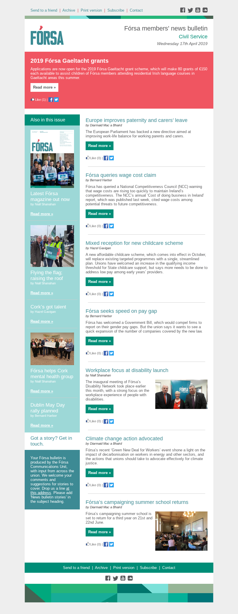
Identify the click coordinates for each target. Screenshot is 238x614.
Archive (68, 10)
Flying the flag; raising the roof (46, 275)
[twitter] (191, 11)
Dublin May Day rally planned (47, 408)
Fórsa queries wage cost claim (121, 175)
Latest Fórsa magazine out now (50, 196)
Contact (136, 10)
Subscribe (115, 10)
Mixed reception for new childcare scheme (134, 243)
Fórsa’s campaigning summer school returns (137, 502)
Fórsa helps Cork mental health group (51, 373)
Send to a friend (43, 10)
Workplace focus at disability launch (127, 370)
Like (38, 99)
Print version (91, 10)
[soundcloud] (205, 11)
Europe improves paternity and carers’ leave (136, 120)
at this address (49, 490)
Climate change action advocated (124, 438)
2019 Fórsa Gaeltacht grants (69, 61)
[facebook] (183, 11)
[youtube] (198, 11)
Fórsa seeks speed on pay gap (121, 311)
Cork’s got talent (48, 307)
